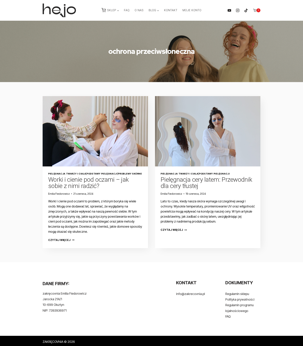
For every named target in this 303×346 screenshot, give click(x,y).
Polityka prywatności (239, 299)
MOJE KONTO (192, 10)
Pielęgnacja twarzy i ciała (67, 173)
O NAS (139, 10)
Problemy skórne (130, 173)
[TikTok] (246, 10)
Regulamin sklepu (237, 294)
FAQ (127, 10)
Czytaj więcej (61, 239)
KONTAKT (170, 10)
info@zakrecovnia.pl (190, 294)
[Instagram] (237, 10)
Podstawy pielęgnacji (102, 173)
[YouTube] (229, 10)
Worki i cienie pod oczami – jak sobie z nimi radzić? (88, 183)
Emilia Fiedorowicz (59, 193)
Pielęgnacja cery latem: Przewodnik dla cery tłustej (206, 183)
